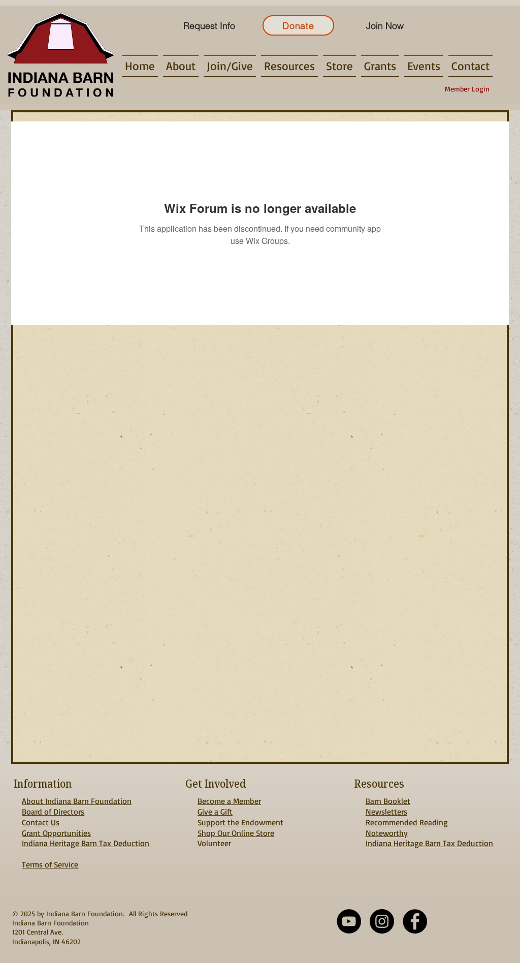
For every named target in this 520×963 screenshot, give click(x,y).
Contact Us (40, 822)
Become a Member (229, 801)
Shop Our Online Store (236, 833)
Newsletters (386, 811)
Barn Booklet (388, 801)
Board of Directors (53, 811)
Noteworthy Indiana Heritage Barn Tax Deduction (429, 838)
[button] (180, 66)
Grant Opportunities (56, 833)
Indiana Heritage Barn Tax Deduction (85, 843)
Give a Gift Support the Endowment (240, 816)
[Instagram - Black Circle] (382, 921)
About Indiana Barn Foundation (77, 801)
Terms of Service (50, 864)
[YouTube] (349, 921)
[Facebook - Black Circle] (415, 921)
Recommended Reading (407, 822)
